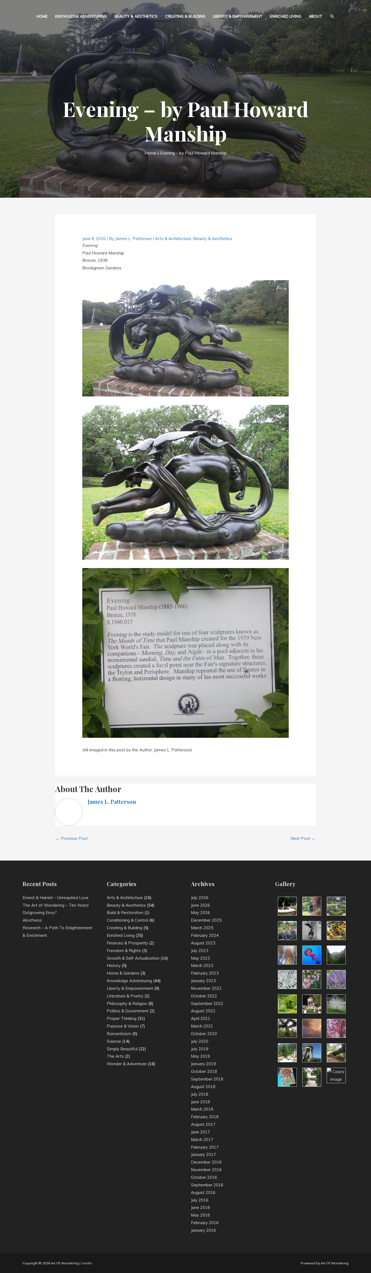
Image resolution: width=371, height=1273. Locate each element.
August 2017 (203, 1124)
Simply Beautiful (122, 1048)
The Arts (115, 1056)
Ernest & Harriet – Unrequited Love (56, 897)
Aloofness (32, 920)
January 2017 (203, 1154)
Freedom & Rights (124, 950)
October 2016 (204, 1177)
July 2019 (199, 1048)
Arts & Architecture (173, 238)
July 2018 (199, 1094)
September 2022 (207, 1003)
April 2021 (200, 1018)
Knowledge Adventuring (81, 16)
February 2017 (205, 1147)
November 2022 (206, 988)
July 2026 (199, 897)
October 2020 (204, 1033)
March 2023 (202, 965)
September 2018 (207, 1079)
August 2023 (203, 943)
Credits (86, 1263)
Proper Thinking (121, 1018)
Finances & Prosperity (127, 943)
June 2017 (200, 1132)
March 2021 (202, 1026)
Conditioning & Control (127, 920)
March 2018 (202, 1109)
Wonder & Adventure (127, 1063)
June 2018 (200, 1101)
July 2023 (199, 950)
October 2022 (204, 995)
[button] (332, 16)
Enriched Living (285, 16)
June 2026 (200, 905)
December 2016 (206, 1162)
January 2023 (203, 980)
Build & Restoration (125, 912)
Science (114, 1041)
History (114, 965)
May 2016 (200, 1215)
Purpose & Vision (123, 1026)
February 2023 (205, 973)
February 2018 (205, 1116)
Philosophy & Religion (127, 1003)
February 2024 (205, 935)
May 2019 (200, 1056)
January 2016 (203, 1230)
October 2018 (204, 1071)
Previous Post (72, 838)
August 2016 (203, 1192)
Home (42, 16)
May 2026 (200, 912)
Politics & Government (128, 1010)
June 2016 (200, 1207)
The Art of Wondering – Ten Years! (56, 905)
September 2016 (207, 1184)
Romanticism (119, 1033)
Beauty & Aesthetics (136, 16)
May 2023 (200, 958)
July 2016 (199, 1200)
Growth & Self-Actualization (133, 958)
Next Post (303, 838)
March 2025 (202, 927)
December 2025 (206, 920)
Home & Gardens (123, 973)
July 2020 (199, 1041)
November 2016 (206, 1169)
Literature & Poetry (125, 995)
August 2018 (203, 1086)
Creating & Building (185, 16)
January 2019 (203, 1063)
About (315, 16)
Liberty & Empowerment (237, 16)
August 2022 (203, 1010)
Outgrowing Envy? (40, 912)
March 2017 (202, 1139)
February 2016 (205, 1222)
